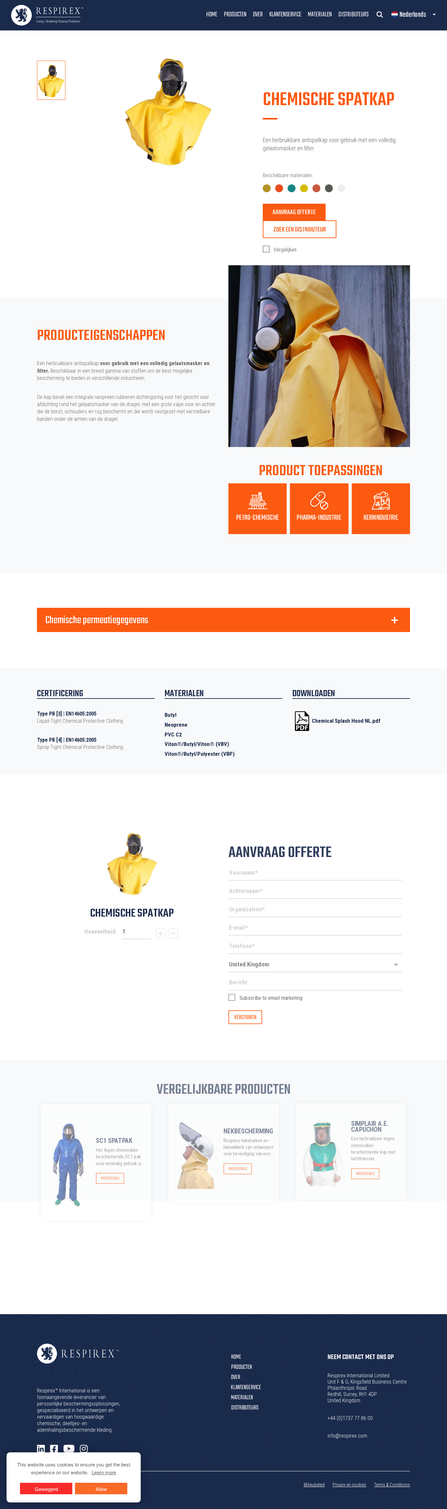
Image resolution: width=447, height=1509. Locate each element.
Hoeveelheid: (100, 931)
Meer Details (110, 1178)
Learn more (104, 1472)
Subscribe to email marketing (271, 998)
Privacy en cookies (349, 1484)
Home (211, 14)
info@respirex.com (347, 1436)
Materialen (320, 14)
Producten (235, 14)
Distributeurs (353, 14)
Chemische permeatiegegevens (96, 620)
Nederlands (413, 14)
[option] (51, 80)
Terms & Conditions (392, 1484)
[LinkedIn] (41, 1449)
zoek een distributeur (299, 229)
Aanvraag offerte (294, 212)
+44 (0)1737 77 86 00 (350, 1418)
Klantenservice (285, 14)
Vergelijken (284, 250)
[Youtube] (69, 1449)
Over (258, 14)
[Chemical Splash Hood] (132, 864)
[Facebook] (54, 1449)
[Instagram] (84, 1449)
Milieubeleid (314, 1484)
